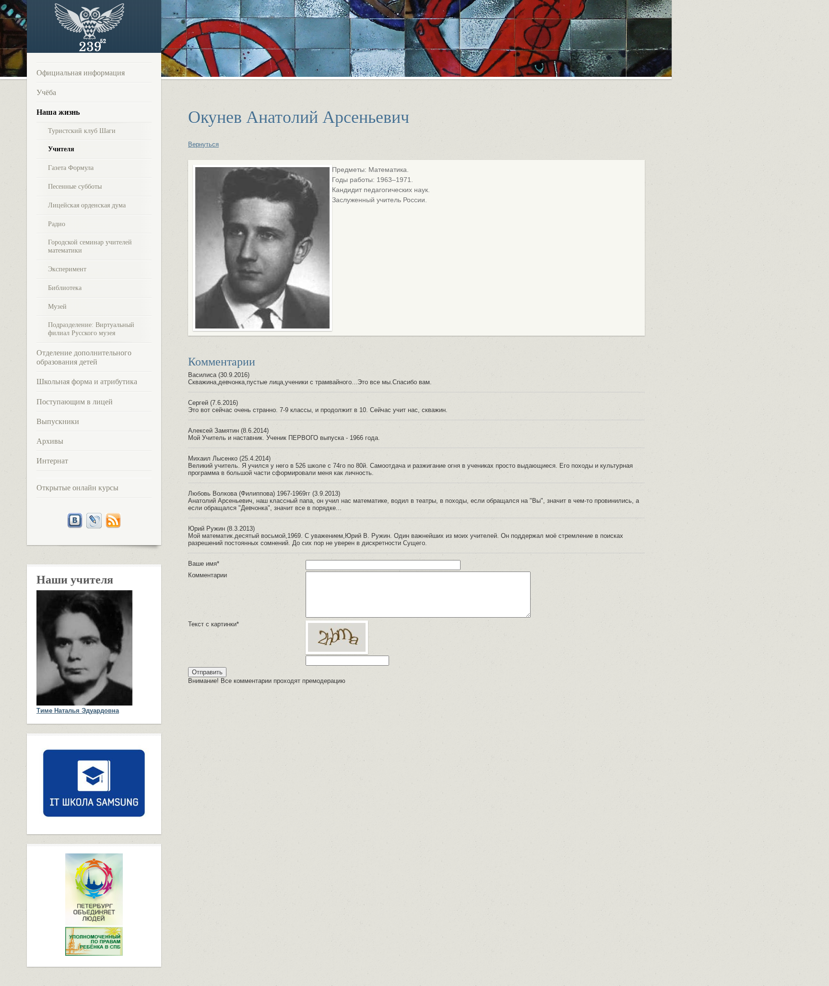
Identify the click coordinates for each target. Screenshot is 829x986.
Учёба (46, 92)
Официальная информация (80, 73)
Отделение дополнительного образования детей (83, 357)
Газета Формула (71, 167)
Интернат (52, 461)
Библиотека (65, 288)
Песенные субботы (75, 186)
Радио (56, 224)
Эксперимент (67, 269)
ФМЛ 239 (89, 26)
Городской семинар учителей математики (90, 246)
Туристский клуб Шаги (82, 130)
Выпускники (57, 421)
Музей (57, 306)
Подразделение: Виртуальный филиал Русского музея (91, 329)
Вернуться (203, 144)
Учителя (61, 149)
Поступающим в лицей (74, 402)
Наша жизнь (58, 112)
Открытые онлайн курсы (77, 488)
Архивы (49, 441)
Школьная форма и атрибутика (86, 381)
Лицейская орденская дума (87, 205)
